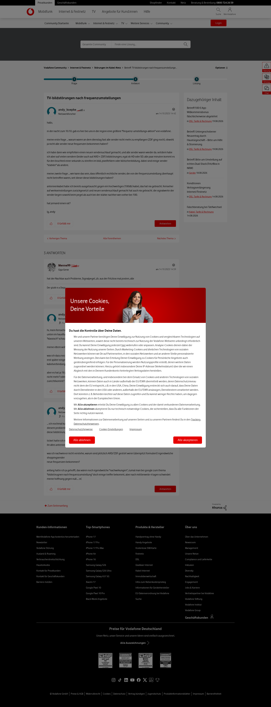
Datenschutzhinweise (81, 429)
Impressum (136, 429)
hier (123, 345)
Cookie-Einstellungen (111, 429)
